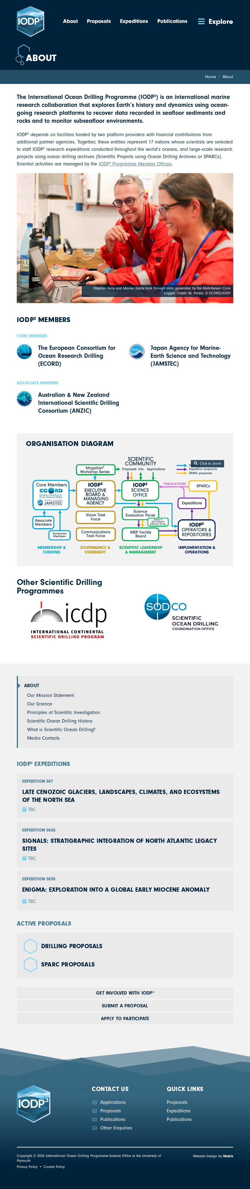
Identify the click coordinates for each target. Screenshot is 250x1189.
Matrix (228, 1156)
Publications (112, 1119)
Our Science (39, 704)
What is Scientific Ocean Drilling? (61, 729)
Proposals (110, 1111)
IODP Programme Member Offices (135, 164)
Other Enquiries (116, 1128)
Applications (113, 1102)
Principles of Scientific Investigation (63, 712)
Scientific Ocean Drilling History (59, 721)
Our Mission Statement (50, 695)
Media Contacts (43, 738)
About (31, 685)
